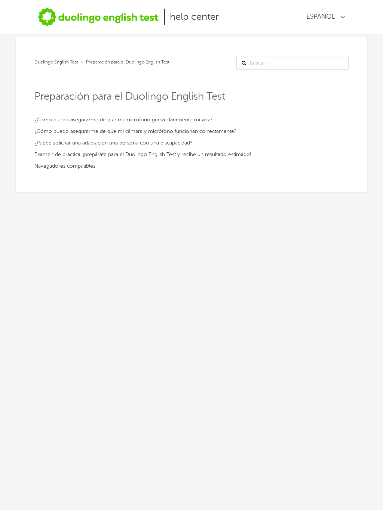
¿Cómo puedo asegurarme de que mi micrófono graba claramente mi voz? (123, 119)
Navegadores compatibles (64, 166)
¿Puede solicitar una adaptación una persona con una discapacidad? (113, 143)
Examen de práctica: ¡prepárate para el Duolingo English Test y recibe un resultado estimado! (142, 154)
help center (194, 16)
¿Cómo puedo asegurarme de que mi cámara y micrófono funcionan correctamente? (135, 131)
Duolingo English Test (56, 62)
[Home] (98, 16)
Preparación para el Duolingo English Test (127, 62)
